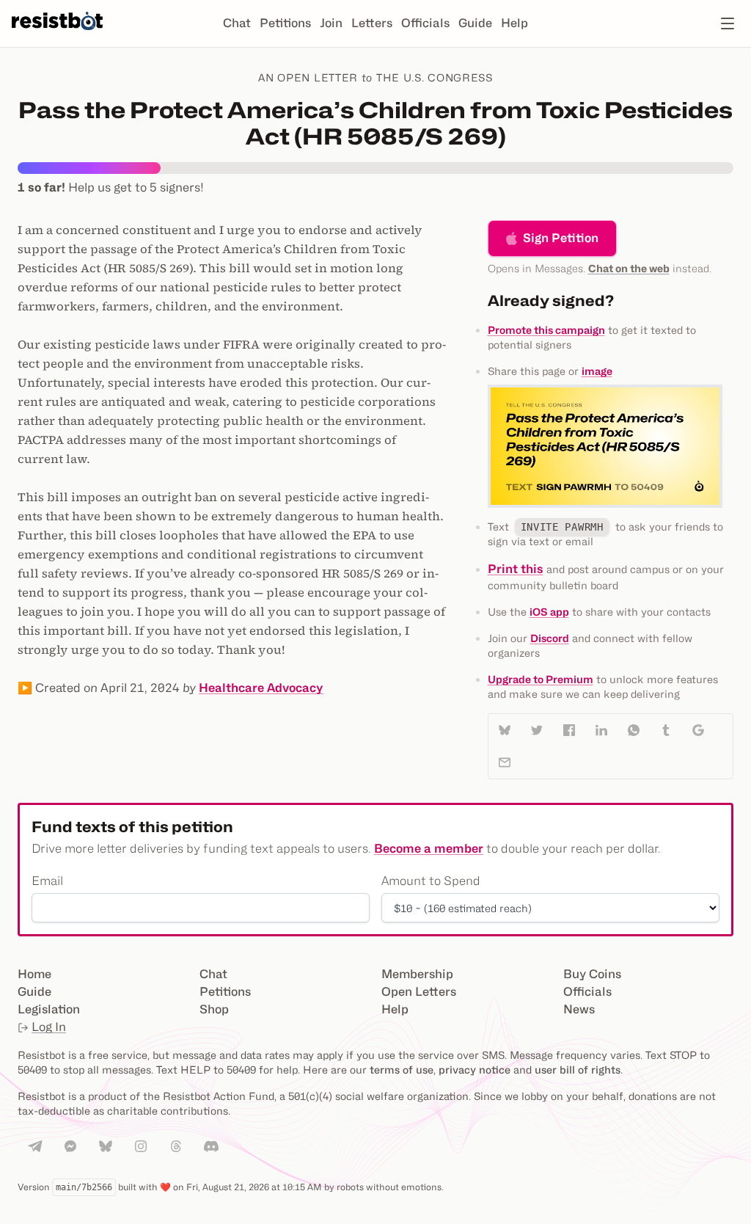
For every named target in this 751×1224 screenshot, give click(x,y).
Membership (417, 974)
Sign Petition (560, 238)
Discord (549, 638)
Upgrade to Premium (540, 679)
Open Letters (418, 992)
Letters (371, 23)
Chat (237, 23)
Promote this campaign (546, 330)
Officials (425, 23)
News (579, 1009)
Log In (49, 1027)
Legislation (49, 1009)
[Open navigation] (727, 23)
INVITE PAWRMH (562, 527)
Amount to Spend (430, 881)
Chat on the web (629, 268)
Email (47, 881)
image (597, 371)
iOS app (549, 611)
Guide (475, 23)
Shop (214, 1009)
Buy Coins (592, 974)
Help (514, 23)
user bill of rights (577, 1069)
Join (331, 23)
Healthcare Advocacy (261, 688)
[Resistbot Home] (57, 35)
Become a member (428, 849)
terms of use (401, 1069)
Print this (515, 569)
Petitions (285, 23)
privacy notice (474, 1069)
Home (34, 974)
